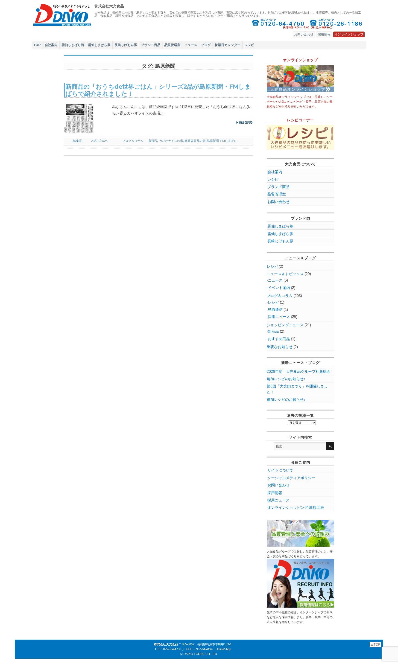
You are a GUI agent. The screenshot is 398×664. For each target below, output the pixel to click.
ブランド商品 (150, 45)
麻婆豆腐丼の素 (194, 141)
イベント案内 (279, 288)
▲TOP (375, 644)
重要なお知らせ (280, 347)
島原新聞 (213, 141)
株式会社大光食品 (109, 6)
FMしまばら (228, 141)
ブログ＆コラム (132, 141)
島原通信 (275, 310)
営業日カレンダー (227, 45)
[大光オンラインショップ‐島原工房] (300, 78)
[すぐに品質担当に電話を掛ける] (336, 23)
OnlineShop (223, 649)
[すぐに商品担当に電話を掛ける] (278, 23)
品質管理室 (172, 45)
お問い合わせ (303, 34)
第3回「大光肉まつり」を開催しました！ (297, 389)
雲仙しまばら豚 (99, 45)
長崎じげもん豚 (125, 45)
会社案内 (51, 45)
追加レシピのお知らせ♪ (286, 379)
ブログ (206, 45)
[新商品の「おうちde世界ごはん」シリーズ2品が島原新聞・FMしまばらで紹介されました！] (88, 119)
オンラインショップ (348, 34)
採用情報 (324, 34)
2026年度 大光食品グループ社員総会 (298, 371)
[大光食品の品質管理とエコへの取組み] (300, 533)
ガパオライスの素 (171, 141)
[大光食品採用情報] (300, 583)
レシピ (249, 45)
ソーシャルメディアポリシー (291, 478)
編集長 (77, 141)
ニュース (190, 45)
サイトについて (280, 470)
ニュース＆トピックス (285, 274)
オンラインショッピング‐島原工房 (295, 508)
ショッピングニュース (285, 325)
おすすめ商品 (279, 339)
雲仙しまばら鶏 (72, 45)
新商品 (153, 141)
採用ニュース (279, 317)
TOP (37, 45)
